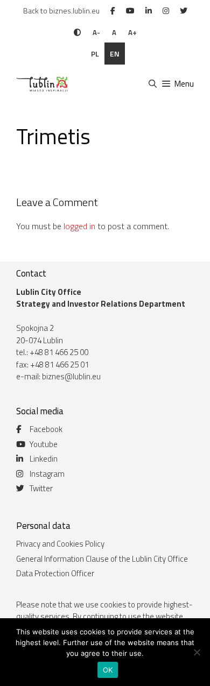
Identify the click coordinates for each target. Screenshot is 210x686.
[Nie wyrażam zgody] (196, 652)
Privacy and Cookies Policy (60, 544)
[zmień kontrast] (77, 32)
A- (96, 32)
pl (95, 53)
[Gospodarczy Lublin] (41, 84)
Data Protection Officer (55, 573)
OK (108, 670)
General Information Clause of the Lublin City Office (102, 559)
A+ (132, 32)
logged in (79, 226)
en (115, 53)
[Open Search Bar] (152, 84)
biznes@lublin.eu (71, 376)
